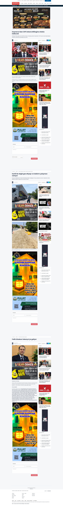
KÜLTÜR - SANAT (41, 3)
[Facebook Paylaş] (47, 40)
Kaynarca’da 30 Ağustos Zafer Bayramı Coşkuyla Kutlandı (28, 5)
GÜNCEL (22, 3)
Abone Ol (39, 40)
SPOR (48, 3)
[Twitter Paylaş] (48, 40)
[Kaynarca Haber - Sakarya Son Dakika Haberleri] (15, 3)
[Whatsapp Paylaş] (50, 40)
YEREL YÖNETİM (30, 3)
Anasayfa (13, 29)
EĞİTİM (37, 3)
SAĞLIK (45, 3)
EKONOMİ (25, 3)
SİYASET (34, 3)
